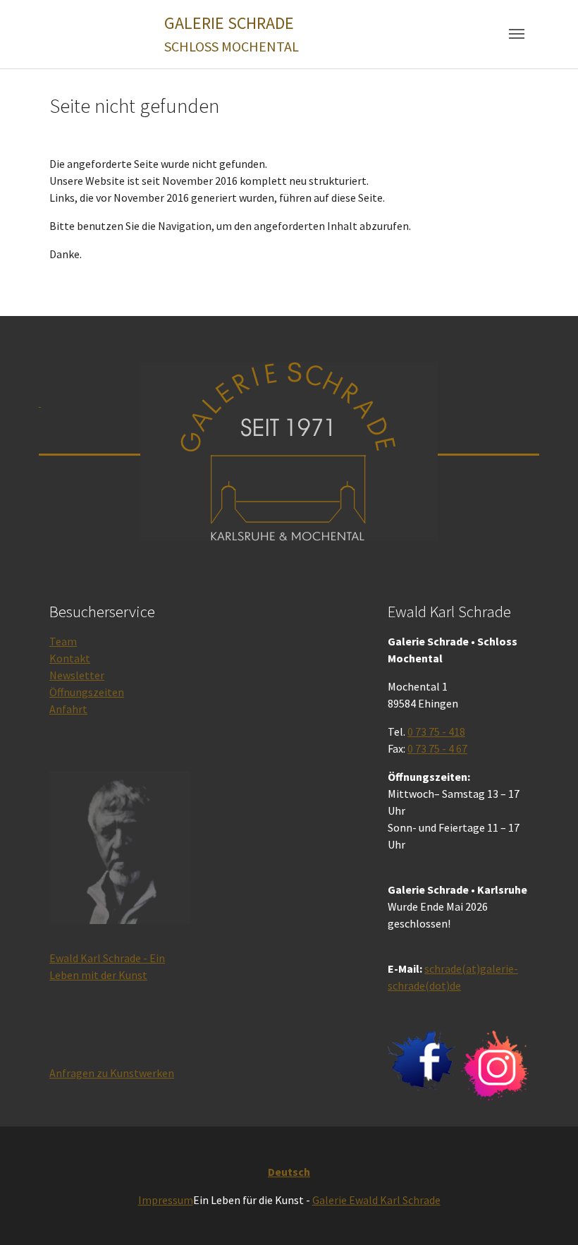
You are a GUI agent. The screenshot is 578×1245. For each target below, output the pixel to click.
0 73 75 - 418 (436, 731)
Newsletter (76, 675)
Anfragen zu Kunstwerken (111, 1073)
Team (63, 641)
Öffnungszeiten (86, 692)
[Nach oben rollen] (547, 1214)
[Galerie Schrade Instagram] (495, 1065)
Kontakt (69, 658)
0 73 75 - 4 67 (437, 748)
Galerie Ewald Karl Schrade (376, 1200)
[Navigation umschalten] (517, 34)
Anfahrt (68, 709)
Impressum (165, 1200)
